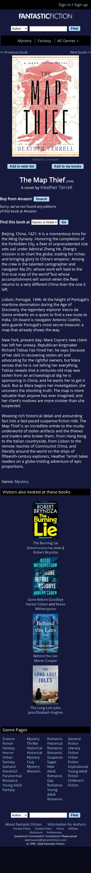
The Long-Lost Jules (45, 707)
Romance (54, 738)
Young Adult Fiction (77, 773)
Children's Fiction (76, 782)
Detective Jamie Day (40, 548)
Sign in (65, 4)
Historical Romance (54, 745)
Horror (8, 752)
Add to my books (67, 166)
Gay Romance (54, 782)
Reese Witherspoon (50, 606)
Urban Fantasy (9, 759)
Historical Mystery (34, 755)
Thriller (32, 743)
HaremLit (10, 771)
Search (41, 199)
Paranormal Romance (12, 778)
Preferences (54, 832)
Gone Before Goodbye (45, 599)
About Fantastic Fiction (23, 824)
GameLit (9, 766)
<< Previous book (14, 52)
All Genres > (69, 40)
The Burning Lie (45, 543)
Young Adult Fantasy (12, 787)
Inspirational (78, 766)
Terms (60, 828)
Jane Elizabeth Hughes (45, 712)
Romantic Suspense (55, 755)
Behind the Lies (45, 656)
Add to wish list (22, 166)
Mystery (25, 40)
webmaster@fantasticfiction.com (45, 840)
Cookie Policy (43, 828)
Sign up (81, 4)
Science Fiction (9, 741)
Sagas (52, 762)
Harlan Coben (37, 604)
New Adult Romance (54, 771)
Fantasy (44, 40)
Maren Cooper (45, 660)
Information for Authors (67, 824)
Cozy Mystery (33, 764)
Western (33, 771)
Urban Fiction (73, 759)
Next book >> (80, 52)
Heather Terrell (56, 187)
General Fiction (74, 741)
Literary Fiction (74, 750)
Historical (34, 748)
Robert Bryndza (45, 552)
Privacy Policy (21, 828)
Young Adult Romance (54, 794)
